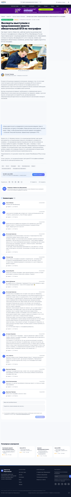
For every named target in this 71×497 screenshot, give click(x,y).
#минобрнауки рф (25, 166)
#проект (33, 166)
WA (18, 182)
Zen (69, 484)
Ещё (58, 6)
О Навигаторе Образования (43, 472)
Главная (3, 16)
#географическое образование (19, 168)
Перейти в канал (37, 174)
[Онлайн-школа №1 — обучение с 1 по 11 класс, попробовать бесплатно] (35, 11)
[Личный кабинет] (68, 2)
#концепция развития (6, 168)
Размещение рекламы (42, 477)
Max (65, 484)
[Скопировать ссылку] (21, 182)
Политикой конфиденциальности (23, 414)
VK (9, 182)
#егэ (3, 166)
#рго (19, 166)
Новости (9, 16)
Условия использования (37, 490)
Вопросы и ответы (41, 479)
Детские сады (14, 6)
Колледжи (31, 6)
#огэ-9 (7, 166)
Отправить (41, 416)
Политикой (63, 480)
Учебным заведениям (42, 474)
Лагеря (45, 6)
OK (15, 182)
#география (13, 166)
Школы (23, 6)
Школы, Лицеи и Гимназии (19, 16)
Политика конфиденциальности (25, 490)
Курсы (52, 6)
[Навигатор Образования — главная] (3, 2)
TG (12, 182)
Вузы (39, 6)
